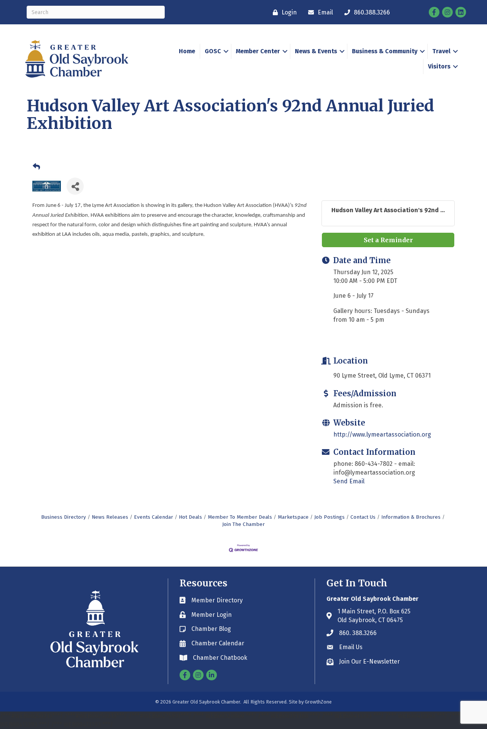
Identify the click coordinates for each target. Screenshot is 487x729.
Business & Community (384, 51)
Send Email (348, 481)
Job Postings (329, 517)
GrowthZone (318, 702)
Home (187, 51)
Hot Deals (190, 517)
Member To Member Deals (240, 517)
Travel (441, 51)
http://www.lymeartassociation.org (382, 434)
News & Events (316, 51)
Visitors (439, 66)
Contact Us (363, 517)
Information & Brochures (411, 517)
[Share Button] (75, 186)
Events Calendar (153, 517)
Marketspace (293, 517)
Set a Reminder (388, 240)
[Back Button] (36, 167)
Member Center (258, 51)
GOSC (213, 51)
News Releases (110, 517)
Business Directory (63, 517)
